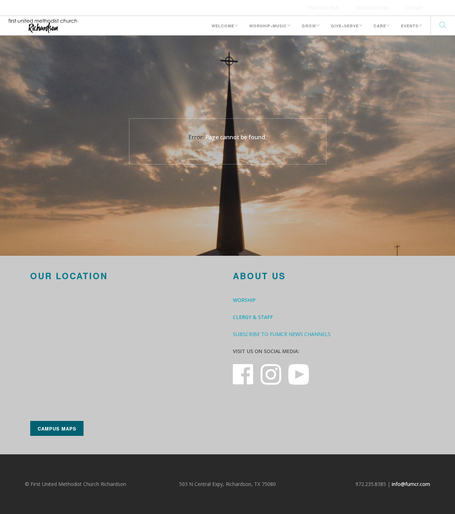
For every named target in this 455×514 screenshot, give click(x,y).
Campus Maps (57, 428)
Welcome (223, 25)
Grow (309, 25)
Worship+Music (268, 25)
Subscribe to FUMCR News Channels (282, 334)
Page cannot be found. (236, 137)
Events (409, 25)
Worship (244, 300)
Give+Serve (345, 25)
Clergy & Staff (253, 317)
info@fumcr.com (411, 484)
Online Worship (372, 7)
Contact (414, 7)
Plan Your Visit (323, 7)
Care (380, 25)
